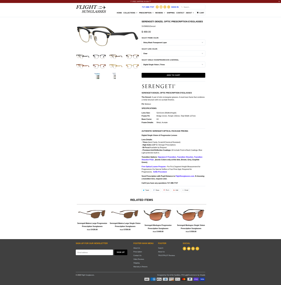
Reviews (159, 13)
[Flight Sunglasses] (91, 10)
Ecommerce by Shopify (196, 275)
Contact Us (137, 255)
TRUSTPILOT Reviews (166, 255)
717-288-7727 (148, 7)
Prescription (145, 13)
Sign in (175, 7)
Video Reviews (138, 259)
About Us (136, 248)
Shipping (171, 13)
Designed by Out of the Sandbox (168, 275)
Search (160, 248)
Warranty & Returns (140, 267)
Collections (129, 13)
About (189, 13)
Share (157, 190)
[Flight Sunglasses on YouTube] (161, 6)
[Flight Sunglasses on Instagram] (164, 6)
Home (119, 13)
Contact (180, 13)
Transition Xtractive (185, 157)
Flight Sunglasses (87, 275)
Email (186, 190)
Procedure (162, 172)
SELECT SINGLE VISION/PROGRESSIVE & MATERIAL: (160, 60)
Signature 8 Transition (167, 157)
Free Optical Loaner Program (154, 167)
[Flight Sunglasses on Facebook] (157, 6)
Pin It (167, 190)
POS (183, 275)
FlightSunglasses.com (185, 176)
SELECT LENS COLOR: (150, 49)
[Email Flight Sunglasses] (168, 6)
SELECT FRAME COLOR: (150, 38)
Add (177, 190)
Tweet (147, 190)
